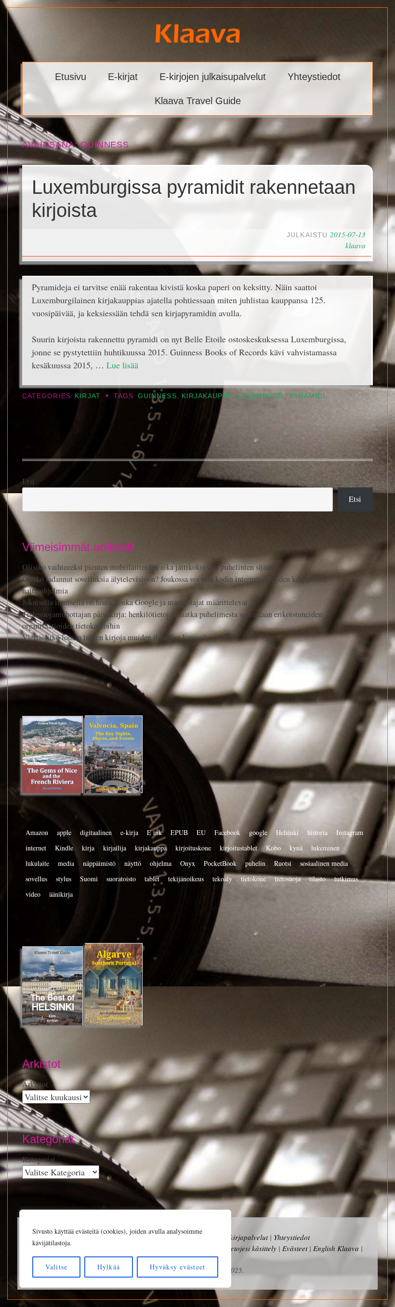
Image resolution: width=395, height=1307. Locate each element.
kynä (296, 847)
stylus (63, 878)
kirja (88, 847)
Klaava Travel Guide (198, 100)
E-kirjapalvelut (245, 1237)
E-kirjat (123, 76)
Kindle (64, 847)
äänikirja (61, 894)
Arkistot (35, 1084)
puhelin (255, 863)
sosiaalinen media (324, 863)
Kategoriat (38, 1159)
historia (317, 832)
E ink (154, 832)
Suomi (89, 878)
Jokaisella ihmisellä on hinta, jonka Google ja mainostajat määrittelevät (135, 602)
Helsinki (287, 832)
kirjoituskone (193, 847)
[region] (125, 1249)
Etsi (28, 481)
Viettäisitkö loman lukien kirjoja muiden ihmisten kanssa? (114, 637)
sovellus (36, 878)
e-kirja (129, 832)
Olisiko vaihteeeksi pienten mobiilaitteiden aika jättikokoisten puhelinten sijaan (148, 567)
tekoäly (222, 878)
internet (36, 847)
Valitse (56, 1266)
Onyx (187, 863)
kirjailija (114, 847)
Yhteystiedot (314, 76)
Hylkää (108, 1266)
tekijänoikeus (186, 878)
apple (64, 832)
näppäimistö (99, 863)
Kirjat (87, 396)
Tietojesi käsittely (250, 1248)
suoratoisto (121, 878)
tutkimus (346, 878)
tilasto (317, 878)
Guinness (157, 396)
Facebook (227, 832)
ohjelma (160, 863)
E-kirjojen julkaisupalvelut (212, 76)
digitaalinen (96, 832)
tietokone (253, 878)
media (66, 863)
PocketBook (220, 863)
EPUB (179, 832)
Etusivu (70, 76)
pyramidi (307, 396)
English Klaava (336, 1248)
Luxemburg (260, 396)
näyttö (132, 863)
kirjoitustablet (238, 847)
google (258, 832)
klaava (355, 245)
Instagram (349, 832)
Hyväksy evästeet (177, 1266)
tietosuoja (288, 878)
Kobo (273, 847)
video (33, 894)
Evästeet (294, 1248)
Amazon (37, 832)
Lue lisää (122, 365)
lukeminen (325, 847)
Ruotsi (282, 863)
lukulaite (37, 863)
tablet (152, 878)
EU (201, 832)
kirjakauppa (207, 396)
